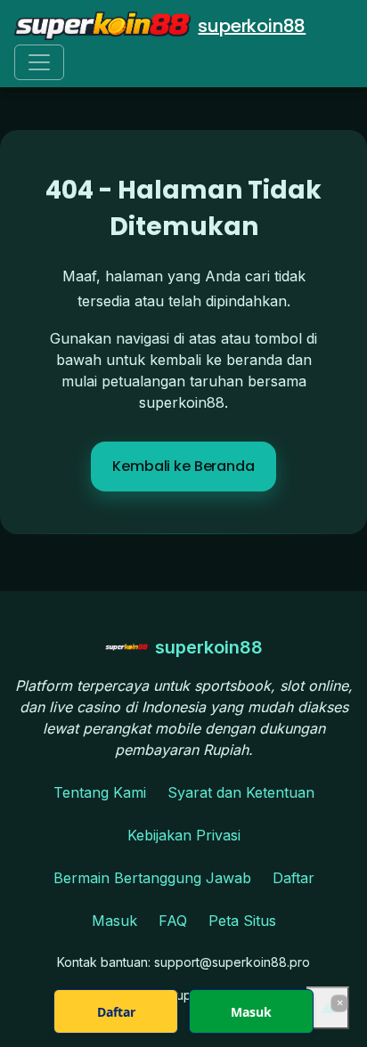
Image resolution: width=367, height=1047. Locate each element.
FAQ (173, 920)
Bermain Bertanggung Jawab (152, 878)
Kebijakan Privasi (184, 835)
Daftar (293, 878)
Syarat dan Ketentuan (240, 792)
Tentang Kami (99, 792)
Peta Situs (242, 920)
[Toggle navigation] (39, 62)
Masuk (114, 920)
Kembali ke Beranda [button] (183, 466)
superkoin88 (252, 25)
